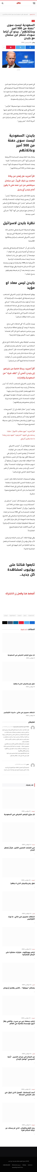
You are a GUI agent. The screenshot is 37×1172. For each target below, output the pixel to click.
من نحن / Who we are (16, 1165)
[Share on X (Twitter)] (20, 47)
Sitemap (24, 1165)
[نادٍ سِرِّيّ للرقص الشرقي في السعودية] (18, 643)
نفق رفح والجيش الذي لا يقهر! (24, 683)
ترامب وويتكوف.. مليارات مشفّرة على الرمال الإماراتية (20, 953)
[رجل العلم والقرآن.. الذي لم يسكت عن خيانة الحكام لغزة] (18, 1112)
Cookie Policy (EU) (6, 1165)
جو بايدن (5, 615)
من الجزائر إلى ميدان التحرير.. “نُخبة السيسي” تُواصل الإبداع (21, 1058)
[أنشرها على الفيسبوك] (30, 47)
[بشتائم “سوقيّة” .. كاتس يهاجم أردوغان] (18, 972)
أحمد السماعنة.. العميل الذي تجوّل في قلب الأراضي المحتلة (20, 1093)
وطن (33, 42)
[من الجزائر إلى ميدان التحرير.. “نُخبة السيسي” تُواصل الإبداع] (18, 1041)
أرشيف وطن (26, 14)
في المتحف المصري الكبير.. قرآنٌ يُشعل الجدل (19, 848)
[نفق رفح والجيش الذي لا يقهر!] (18, 671)
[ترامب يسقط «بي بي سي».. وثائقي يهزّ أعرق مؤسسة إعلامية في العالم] (18, 1005)
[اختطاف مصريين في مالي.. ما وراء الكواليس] (18, 700)
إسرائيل (25, 615)
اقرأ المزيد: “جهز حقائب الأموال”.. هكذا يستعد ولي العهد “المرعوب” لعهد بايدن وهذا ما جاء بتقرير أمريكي (18, 435)
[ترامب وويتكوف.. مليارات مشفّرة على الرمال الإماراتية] (18, 936)
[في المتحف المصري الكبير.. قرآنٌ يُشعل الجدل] (18, 832)
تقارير (22, 14)
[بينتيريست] (10, 47)
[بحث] (3, 3)
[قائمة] (34, 3)
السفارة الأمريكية (12, 615)
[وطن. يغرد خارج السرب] (19, 3)
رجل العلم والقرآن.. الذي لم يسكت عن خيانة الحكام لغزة (20, 1129)
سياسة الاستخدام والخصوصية (17, 1167)
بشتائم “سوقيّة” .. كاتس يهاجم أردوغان (19, 987)
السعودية (19, 615)
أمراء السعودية (31, 615)
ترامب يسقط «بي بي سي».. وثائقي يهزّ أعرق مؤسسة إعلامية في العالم (19, 1022)
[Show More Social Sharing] (4, 47)
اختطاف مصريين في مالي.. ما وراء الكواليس (19, 712)
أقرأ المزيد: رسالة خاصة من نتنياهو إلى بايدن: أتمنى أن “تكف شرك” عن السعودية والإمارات (19, 373)
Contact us (30, 1165)
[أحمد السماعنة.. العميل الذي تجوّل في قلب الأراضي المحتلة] (18, 1077)
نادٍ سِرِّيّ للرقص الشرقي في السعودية (21, 655)
